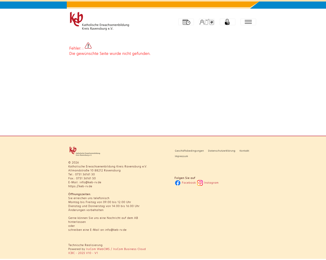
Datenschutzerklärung (221, 150)
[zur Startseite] (100, 22)
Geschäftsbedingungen (189, 150)
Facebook (188, 183)
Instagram (211, 183)
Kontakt (244, 150)
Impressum (181, 156)
